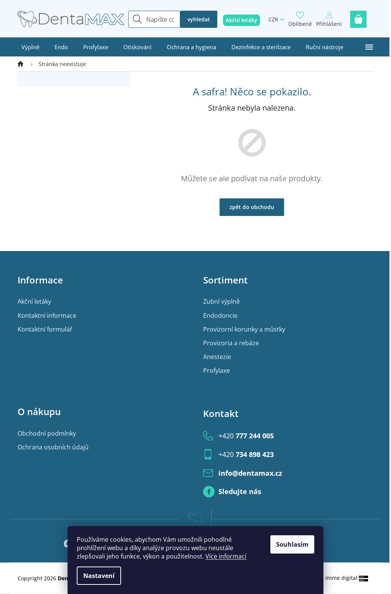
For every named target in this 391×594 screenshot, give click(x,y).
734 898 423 (246, 454)
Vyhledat (198, 19)
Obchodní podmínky (47, 433)
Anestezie (217, 357)
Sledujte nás (239, 491)
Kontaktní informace (47, 315)
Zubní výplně (221, 301)
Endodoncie (220, 315)
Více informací (225, 556)
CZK (273, 19)
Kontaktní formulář (45, 329)
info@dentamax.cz (250, 473)
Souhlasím (292, 544)
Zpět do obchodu (251, 207)
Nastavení (99, 575)
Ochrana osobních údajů (53, 447)
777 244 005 (246, 435)
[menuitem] (30, 46)
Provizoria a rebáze (231, 343)
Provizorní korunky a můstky (244, 329)
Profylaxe (216, 370)
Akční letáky (34, 301)
